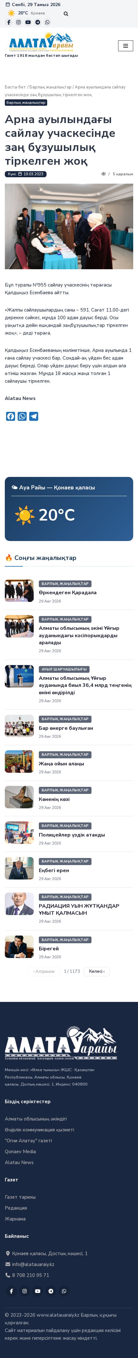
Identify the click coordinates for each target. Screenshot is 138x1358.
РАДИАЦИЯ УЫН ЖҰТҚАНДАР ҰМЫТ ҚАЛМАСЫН (79, 910)
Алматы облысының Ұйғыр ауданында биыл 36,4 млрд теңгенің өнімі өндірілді (85, 685)
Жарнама (15, 1219)
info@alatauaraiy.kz (32, 1264)
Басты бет (15, 87)
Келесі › (97, 971)
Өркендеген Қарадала (68, 592)
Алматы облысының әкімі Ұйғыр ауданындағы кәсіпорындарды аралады (79, 635)
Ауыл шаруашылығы (64, 669)
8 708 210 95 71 (30, 1275)
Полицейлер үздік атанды (72, 834)
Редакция (16, 1208)
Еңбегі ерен (54, 870)
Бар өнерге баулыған (66, 728)
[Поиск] (66, 13)
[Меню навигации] (125, 45)
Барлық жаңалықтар (51, 87)
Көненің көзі (54, 799)
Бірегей (49, 948)
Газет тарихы (20, 1197)
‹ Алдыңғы (44, 971)
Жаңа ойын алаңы (61, 763)
